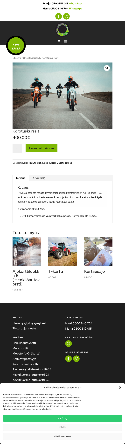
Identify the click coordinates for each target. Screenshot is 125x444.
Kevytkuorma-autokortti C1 (31, 374)
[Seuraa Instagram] (66, 16)
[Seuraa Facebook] (58, 16)
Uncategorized (31, 57)
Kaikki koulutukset (31, 162)
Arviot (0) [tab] (39, 178)
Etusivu (17, 57)
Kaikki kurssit (49, 162)
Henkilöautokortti (24, 343)
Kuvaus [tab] (20, 178)
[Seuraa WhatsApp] (68, 343)
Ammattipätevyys (24, 359)
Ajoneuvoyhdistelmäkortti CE (32, 369)
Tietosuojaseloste (24, 328)
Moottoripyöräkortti (26, 353)
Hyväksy (62, 418)
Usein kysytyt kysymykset (29, 323)
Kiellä (62, 427)
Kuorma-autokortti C (27, 364)
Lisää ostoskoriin (41, 148)
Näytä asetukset (63, 436)
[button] (120, 387)
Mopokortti (20, 348)
